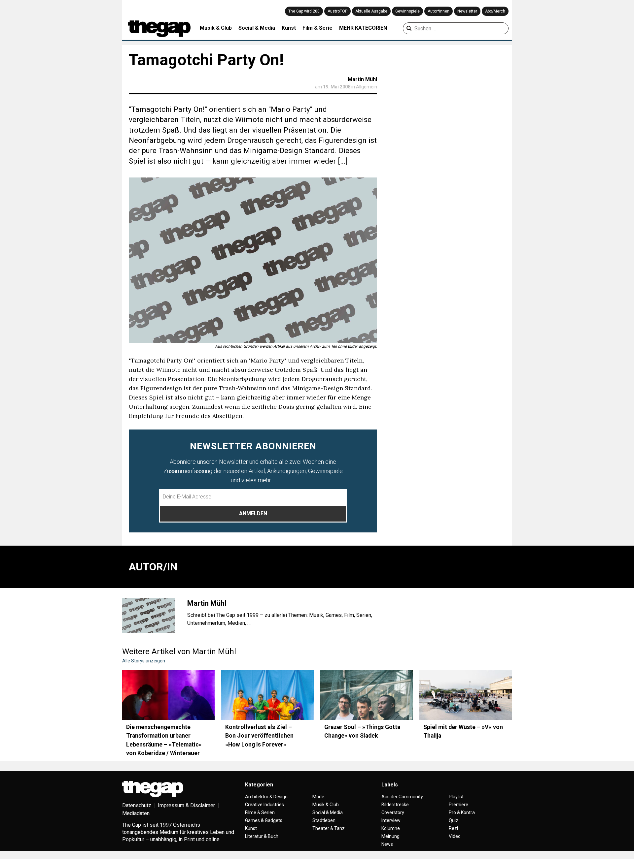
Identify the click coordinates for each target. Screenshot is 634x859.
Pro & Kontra (462, 812)
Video (455, 836)
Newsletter (467, 11)
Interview (391, 820)
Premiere (458, 804)
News (387, 844)
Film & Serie (317, 28)
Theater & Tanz (328, 828)
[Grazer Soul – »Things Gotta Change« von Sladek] (366, 695)
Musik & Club (216, 28)
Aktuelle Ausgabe (371, 11)
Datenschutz (136, 805)
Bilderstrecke (395, 804)
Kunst (289, 28)
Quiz (453, 820)
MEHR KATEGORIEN (363, 28)
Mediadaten (136, 813)
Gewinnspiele (407, 11)
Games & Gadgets (263, 820)
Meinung (390, 836)
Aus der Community (402, 796)
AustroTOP (337, 11)
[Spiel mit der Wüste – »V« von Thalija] (465, 695)
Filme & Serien (260, 812)
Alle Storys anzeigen (143, 660)
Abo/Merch (495, 11)
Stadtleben (323, 820)
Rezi (453, 828)
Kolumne (390, 828)
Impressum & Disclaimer (186, 805)
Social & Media (256, 28)
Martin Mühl (362, 79)
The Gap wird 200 (304, 11)
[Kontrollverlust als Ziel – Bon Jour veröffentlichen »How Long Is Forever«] (267, 695)
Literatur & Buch (261, 836)
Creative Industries (264, 804)
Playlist (456, 796)
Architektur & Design (266, 796)
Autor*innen (438, 11)
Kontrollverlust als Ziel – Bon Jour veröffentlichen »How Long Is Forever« (259, 736)
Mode (318, 796)
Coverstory (392, 812)
